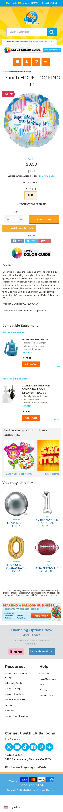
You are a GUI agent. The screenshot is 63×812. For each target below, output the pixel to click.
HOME (35, 3)
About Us (9, 710)
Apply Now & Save (46, 176)
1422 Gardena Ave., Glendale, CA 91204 (28, 759)
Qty (16, 211)
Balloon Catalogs (13, 688)
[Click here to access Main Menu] (17, 62)
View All (57, 366)
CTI (31, 158)
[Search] (52, 32)
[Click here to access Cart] (46, 62)
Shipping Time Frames (15, 694)
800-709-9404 (49, 3)
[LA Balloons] (31, 18)
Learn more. (53, 595)
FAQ (41, 684)
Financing (9, 705)
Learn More (26, 352)
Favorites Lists (46, 695)
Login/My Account (47, 679)
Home (4, 71)
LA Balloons (29, 790)
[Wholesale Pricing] (31, 612)
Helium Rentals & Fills (15, 699)
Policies (43, 690)
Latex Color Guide (13, 683)
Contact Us (44, 673)
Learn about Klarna (41, 651)
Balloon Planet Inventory (16, 716)
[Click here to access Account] (27, 62)
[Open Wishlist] (36, 62)
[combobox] (26, 32)
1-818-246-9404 (14, 755)
